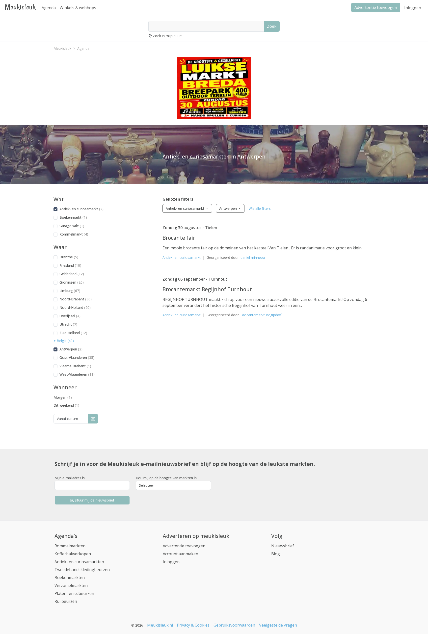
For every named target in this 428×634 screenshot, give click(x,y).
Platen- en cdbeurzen (74, 593)
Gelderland (71, 273)
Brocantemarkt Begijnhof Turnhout (207, 289)
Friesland (70, 265)
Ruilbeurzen (65, 601)
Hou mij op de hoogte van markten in (166, 478)
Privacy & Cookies (193, 625)
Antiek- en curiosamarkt (81, 209)
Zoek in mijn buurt (167, 35)
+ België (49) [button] (64, 340)
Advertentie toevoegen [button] (375, 7)
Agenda (49, 7)
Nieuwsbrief (282, 546)
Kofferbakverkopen (72, 553)
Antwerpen (70, 349)
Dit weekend (66, 405)
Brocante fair (178, 237)
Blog (275, 553)
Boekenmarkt (73, 217)
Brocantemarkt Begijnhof (261, 315)
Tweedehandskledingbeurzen (82, 569)
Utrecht (68, 324)
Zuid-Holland (73, 332)
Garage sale (71, 225)
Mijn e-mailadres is (69, 478)
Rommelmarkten (69, 546)
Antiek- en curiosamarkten (79, 561)
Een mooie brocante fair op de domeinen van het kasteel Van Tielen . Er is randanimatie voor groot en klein (262, 248)
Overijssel (69, 316)
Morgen (63, 397)
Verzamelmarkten (71, 585)
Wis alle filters (260, 208)
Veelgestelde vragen (278, 625)
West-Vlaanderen (77, 374)
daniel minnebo (253, 257)
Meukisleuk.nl (160, 625)
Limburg (69, 290)
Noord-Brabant (75, 299)
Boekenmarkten (69, 577)
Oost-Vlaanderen (76, 357)
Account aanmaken (180, 553)
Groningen (71, 282)
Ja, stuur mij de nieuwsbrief (92, 500)
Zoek (271, 26)
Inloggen (412, 7)
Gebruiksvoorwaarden (234, 625)
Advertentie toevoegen (184, 546)
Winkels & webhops (78, 7)
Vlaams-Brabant (75, 366)
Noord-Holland (75, 307)
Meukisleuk (20, 7)
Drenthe (68, 257)
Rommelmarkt (73, 234)
